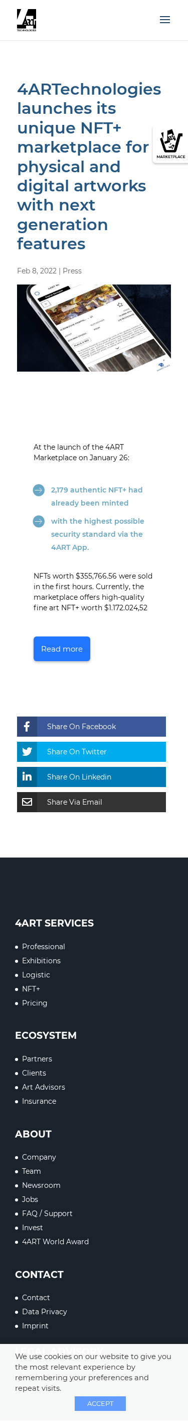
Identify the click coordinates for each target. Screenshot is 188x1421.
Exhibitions (41, 960)
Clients (34, 1073)
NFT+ (31, 988)
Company (39, 1157)
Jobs (30, 1199)
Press (72, 270)
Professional (43, 946)
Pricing (35, 1003)
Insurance (39, 1101)
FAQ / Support (47, 1213)
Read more (62, 649)
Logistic (36, 974)
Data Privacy (44, 1311)
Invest (32, 1227)
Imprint (35, 1325)
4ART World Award (55, 1241)
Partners (37, 1058)
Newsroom (41, 1185)
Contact (36, 1297)
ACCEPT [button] (100, 1403)
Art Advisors (43, 1087)
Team (31, 1171)
